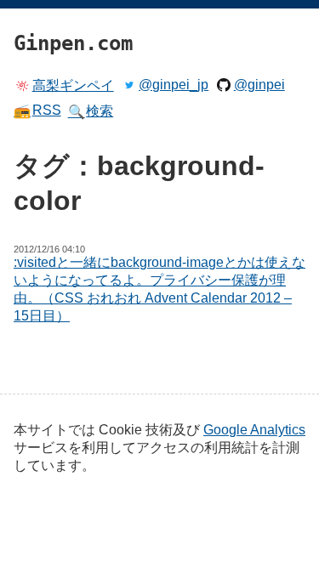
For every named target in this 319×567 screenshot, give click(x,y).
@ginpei (259, 84)
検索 (91, 111)
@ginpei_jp (173, 84)
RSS (37, 110)
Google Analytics (254, 429)
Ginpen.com (39, 4)
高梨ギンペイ (73, 85)
